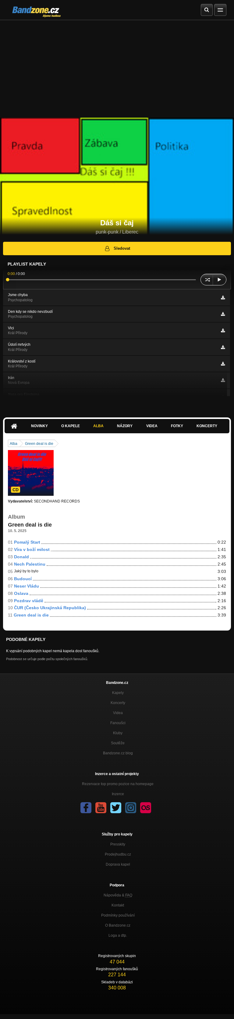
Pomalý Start (27, 542)
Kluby (117, 733)
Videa (152, 426)
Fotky (177, 426)
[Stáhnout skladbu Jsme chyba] (223, 297)
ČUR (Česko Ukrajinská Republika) (50, 607)
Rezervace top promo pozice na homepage (118, 784)
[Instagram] (130, 807)
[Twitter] (115, 807)
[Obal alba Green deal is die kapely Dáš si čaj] (31, 473)
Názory (125, 426)
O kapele (70, 426)
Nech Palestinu (29, 564)
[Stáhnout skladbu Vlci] (223, 330)
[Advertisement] (117, 66)
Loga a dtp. (117, 935)
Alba (98, 426)
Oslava (21, 593)
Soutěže (118, 743)
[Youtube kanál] (100, 807)
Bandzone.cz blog (118, 753)
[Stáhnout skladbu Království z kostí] (223, 364)
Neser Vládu (26, 586)
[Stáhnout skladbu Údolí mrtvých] (223, 347)
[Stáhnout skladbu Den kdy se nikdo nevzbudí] (223, 314)
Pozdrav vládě (28, 600)
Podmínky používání (118, 915)
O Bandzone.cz (117, 925)
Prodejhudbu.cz (118, 854)
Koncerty (207, 426)
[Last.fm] (145, 807)
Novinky (39, 426)
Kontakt (118, 905)
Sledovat (122, 248)
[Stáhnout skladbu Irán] (223, 380)
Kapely (118, 693)
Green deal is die (39, 444)
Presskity (117, 844)
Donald (21, 556)
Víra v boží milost (32, 549)
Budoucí (23, 578)
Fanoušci (118, 723)
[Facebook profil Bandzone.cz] (85, 807)
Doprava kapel (118, 864)
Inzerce (118, 794)
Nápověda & (118, 895)
